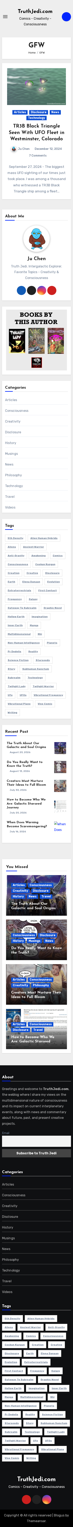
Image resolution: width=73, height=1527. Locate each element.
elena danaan (31, 581)
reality (33, 651)
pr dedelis (14, 651)
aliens (12, 546)
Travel (10, 497)
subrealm (14, 677)
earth (11, 581)
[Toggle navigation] (5, 16)
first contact (47, 590)
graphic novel (53, 607)
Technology (36, 118)
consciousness (18, 564)
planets (52, 642)
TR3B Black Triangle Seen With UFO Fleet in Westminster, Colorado (36, 132)
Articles (20, 112)
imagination (40, 616)
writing (12, 712)
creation (13, 573)
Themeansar (36, 1521)
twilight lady (17, 686)
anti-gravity (16, 555)
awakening (38, 555)
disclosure (52, 573)
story (11, 668)
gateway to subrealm (22, 607)
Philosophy (13, 475)
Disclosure (38, 112)
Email (5, 1133)
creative (32, 573)
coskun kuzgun (45, 564)
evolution (53, 581)
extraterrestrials (19, 590)
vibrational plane (19, 703)
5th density (15, 538)
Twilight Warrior (43, 686)
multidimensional (19, 634)
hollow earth (16, 616)
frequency (15, 599)
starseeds (43, 660)
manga (34, 625)
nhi (40, 634)
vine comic (45, 703)
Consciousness (17, 411)
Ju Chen (24, 149)
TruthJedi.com (35, 11)
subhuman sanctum (35, 668)
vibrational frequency (48, 695)
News (55, 112)
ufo (10, 695)
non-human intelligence (24, 642)
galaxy (33, 599)
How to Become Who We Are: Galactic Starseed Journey (26, 803)
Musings (11, 454)
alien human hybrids (44, 538)
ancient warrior (33, 546)
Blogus (59, 1515)
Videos (10, 507)
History (10, 443)
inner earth (15, 625)
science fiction (18, 660)
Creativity (13, 421)
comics (58, 555)
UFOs (23, 695)
